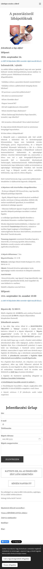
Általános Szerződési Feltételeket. (13, 378)
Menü (40, 4)
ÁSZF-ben (14, 372)
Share (6, 541)
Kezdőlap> (4, 523)
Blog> (3, 529)
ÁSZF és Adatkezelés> (9, 518)
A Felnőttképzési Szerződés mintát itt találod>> (18, 382)
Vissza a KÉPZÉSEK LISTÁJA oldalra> (14, 513)
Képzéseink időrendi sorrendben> (13, 508)
